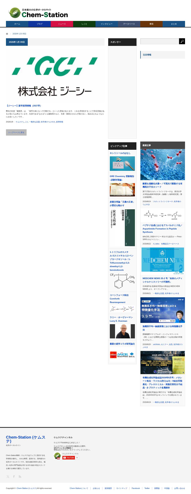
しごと (84, 24)
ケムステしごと (22, 122)
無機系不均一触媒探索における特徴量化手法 (162, 328)
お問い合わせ (179, 488)
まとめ (174, 24)
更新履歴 (108, 488)
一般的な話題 (34, 122)
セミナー (164, 344)
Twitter (147, 488)
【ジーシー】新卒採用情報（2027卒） (24, 105)
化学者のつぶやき (48, 122)
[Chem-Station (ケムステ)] (38, 12)
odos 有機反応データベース (167, 244)
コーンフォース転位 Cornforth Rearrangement (119, 298)
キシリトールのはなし (120, 153)
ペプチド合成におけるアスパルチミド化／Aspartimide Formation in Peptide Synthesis (162, 228)
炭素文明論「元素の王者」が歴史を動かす (122, 204)
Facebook (136, 488)
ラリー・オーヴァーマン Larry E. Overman (121, 319)
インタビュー (107, 24)
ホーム (17, 24)
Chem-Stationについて (79, 488)
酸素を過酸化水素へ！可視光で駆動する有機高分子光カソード (162, 185)
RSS (20, 476)
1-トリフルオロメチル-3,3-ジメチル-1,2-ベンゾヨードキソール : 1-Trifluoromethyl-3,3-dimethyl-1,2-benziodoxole (121, 261)
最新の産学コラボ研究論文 (122, 344)
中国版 (167, 488)
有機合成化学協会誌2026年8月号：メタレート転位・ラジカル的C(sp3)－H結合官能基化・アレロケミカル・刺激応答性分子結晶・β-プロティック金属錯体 (162, 382)
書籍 (151, 24)
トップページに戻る (16, 132)
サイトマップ (121, 488)
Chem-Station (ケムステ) (26, 439)
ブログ (40, 24)
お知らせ (96, 488)
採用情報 (59, 122)
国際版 (157, 488)
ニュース (62, 24)
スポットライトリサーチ (163, 201)
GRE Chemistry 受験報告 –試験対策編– (122, 178)
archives (156, 344)
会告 (171, 344)
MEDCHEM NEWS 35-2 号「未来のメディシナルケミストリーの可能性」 (162, 280)
